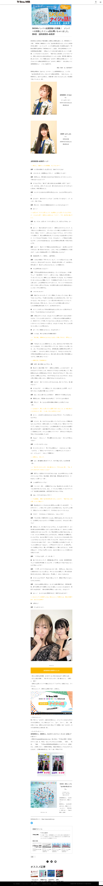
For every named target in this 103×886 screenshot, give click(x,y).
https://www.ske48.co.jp (48, 819)
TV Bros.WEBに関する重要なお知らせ (37, 850)
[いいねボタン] (32, 857)
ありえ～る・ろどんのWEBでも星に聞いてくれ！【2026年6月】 (56, 850)
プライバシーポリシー (25, 883)
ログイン (96, 3)
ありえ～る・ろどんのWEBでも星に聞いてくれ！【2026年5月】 (66, 850)
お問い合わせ (55, 883)
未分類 (40, 847)
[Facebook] (47, 862)
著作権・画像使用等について (35, 883)
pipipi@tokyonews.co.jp (44, 739)
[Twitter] (32, 823)
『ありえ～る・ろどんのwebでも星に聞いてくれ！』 (46, 847)
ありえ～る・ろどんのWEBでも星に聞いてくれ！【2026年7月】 (46, 850)
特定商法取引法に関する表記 (46, 883)
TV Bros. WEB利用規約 (16, 883)
